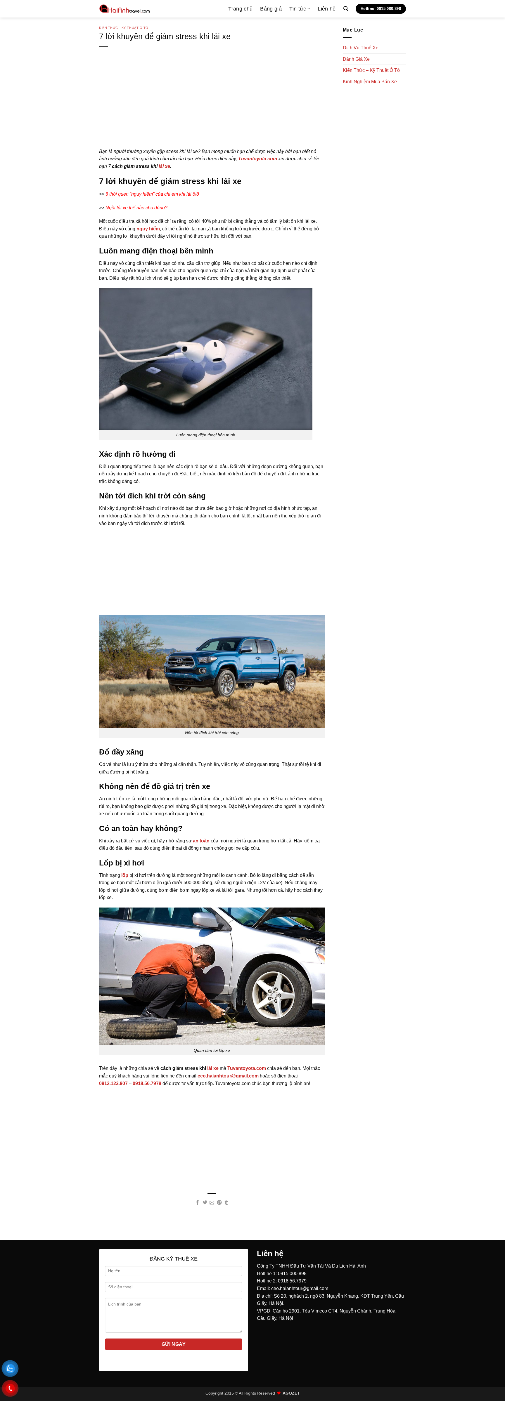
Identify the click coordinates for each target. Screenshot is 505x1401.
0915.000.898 (292, 1273)
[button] (345, 8)
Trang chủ (240, 9)
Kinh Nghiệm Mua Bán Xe (370, 81)
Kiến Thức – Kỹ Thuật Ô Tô (371, 70)
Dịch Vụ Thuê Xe (360, 47)
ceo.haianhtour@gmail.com (299, 1288)
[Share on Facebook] (197, 1202)
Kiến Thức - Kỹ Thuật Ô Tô (123, 27)
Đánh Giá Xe (356, 59)
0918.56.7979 (292, 1280)
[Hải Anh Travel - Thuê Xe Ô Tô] (125, 8)
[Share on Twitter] (205, 1202)
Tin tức (297, 9)
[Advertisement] (212, 107)
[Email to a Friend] (212, 1202)
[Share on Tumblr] (226, 1202)
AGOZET (291, 1393)
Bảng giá (271, 9)
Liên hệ (326, 9)
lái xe (164, 166)
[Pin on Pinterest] (219, 1202)
